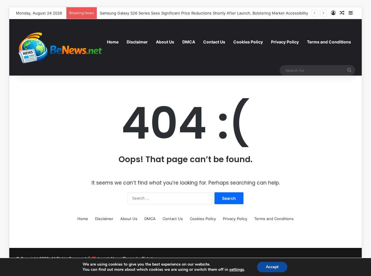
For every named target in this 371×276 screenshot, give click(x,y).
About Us (165, 41)
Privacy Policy (285, 41)
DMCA (188, 41)
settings (236, 269)
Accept (272, 267)
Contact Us (214, 41)
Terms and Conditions (329, 41)
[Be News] (59, 47)
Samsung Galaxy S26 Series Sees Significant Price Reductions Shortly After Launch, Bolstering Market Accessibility (204, 13)
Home (113, 41)
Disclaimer (137, 41)
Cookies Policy (248, 41)
